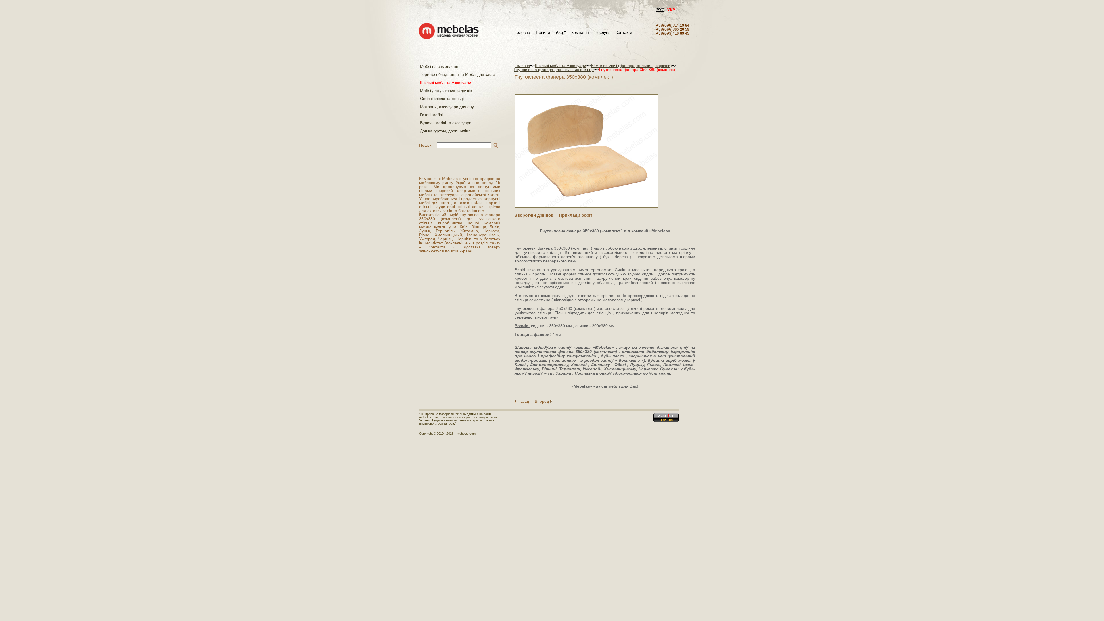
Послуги (602, 32)
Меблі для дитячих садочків (446, 90)
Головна (522, 32)
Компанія (580, 32)
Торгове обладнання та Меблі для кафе (457, 74)
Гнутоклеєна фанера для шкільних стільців (554, 69)
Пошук (425, 145)
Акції (561, 32)
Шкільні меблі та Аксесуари (445, 82)
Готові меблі (431, 114)
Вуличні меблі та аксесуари (445, 122)
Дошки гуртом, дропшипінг (445, 131)
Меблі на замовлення (440, 66)
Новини (543, 32)
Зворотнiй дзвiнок (534, 215)
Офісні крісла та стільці (442, 98)
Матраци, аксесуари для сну (447, 106)
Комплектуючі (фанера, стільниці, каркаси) (631, 65)
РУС (660, 9)
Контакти (624, 32)
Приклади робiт (575, 215)
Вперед (542, 401)
